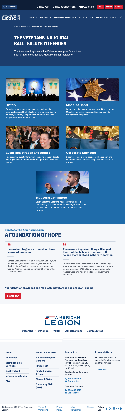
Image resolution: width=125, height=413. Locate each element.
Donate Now (14, 297)
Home (16, 26)
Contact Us (73, 381)
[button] (32, 17)
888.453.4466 (75, 378)
